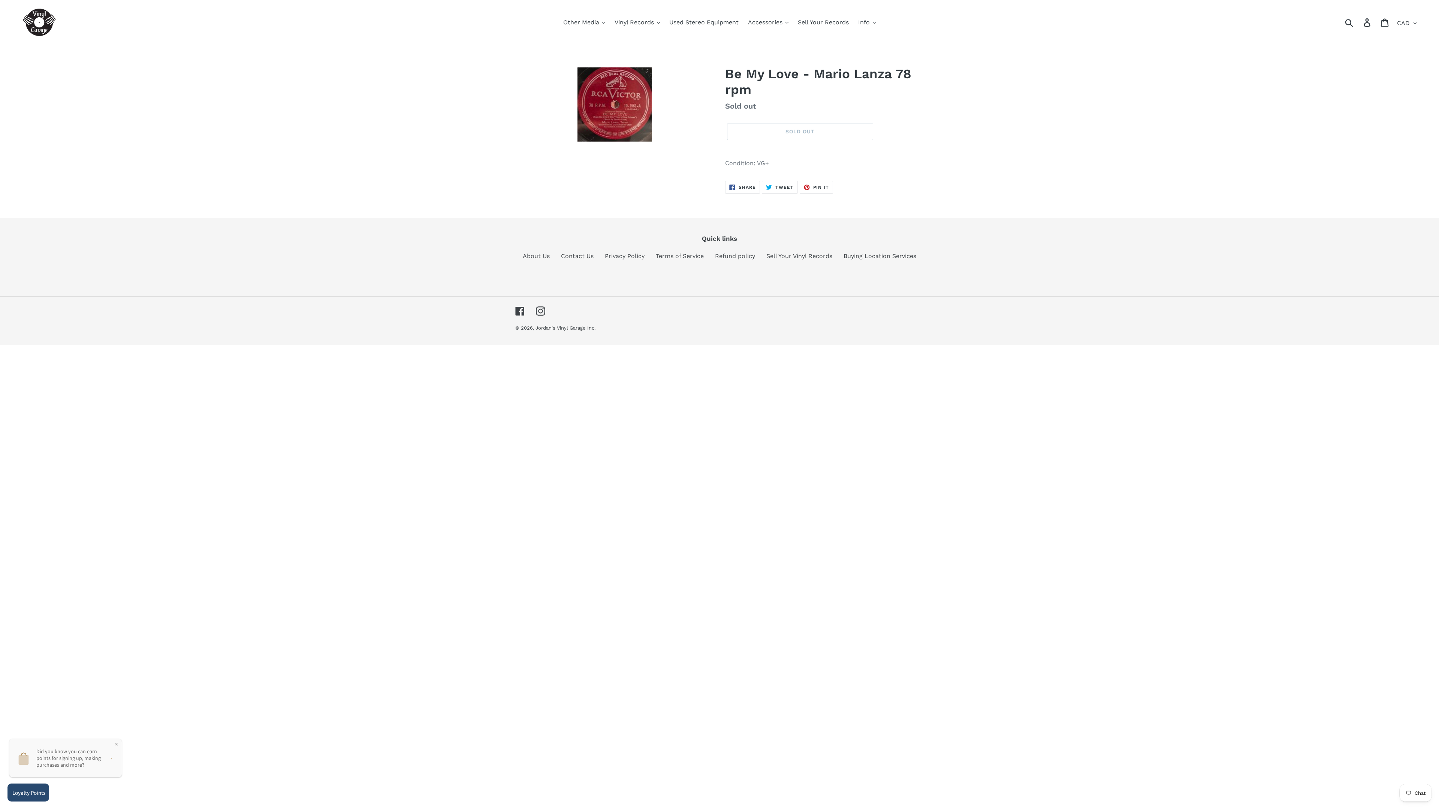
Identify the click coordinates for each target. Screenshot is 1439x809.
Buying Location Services (880, 256)
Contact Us (577, 256)
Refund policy (735, 256)
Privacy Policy (625, 256)
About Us (536, 256)
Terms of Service (680, 256)
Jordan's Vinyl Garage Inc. (565, 328)
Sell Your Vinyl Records (799, 256)
